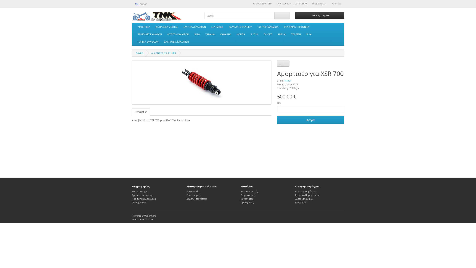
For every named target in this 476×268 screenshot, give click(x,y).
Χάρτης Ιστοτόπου (196, 198)
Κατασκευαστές (249, 191)
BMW (197, 34)
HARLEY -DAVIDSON (148, 41)
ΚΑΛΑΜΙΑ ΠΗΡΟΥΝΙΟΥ (240, 26)
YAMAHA (210, 34)
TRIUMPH (296, 34)
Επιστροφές (193, 195)
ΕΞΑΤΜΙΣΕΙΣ (217, 26)
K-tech (288, 80)
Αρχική (139, 53)
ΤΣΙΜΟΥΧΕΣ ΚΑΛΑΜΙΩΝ (150, 34)
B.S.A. (309, 34)
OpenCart (150, 215)
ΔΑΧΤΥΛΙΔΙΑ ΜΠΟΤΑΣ (166, 26)
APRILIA (282, 34)
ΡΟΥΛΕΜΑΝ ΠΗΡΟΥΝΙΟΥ (297, 26)
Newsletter (301, 202)
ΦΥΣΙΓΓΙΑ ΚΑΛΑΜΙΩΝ (178, 34)
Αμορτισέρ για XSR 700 (163, 53)
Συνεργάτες (247, 198)
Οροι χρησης (139, 202)
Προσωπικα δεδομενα (144, 198)
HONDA (241, 34)
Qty (279, 103)
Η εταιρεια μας (140, 191)
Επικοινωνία (193, 191)
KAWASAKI (225, 34)
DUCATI (268, 34)
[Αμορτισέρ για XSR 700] (201, 82)
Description (141, 112)
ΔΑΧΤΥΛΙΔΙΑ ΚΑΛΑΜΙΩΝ (176, 41)
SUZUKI (254, 34)
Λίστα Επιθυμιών (304, 198)
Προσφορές (247, 202)
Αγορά (310, 120)
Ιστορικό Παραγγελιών (307, 195)
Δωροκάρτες (248, 195)
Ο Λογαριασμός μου (306, 191)
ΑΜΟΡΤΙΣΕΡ (144, 26)
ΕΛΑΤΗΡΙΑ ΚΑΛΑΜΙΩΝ (195, 26)
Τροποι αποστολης (142, 195)
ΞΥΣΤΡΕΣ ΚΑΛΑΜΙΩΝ (268, 26)
